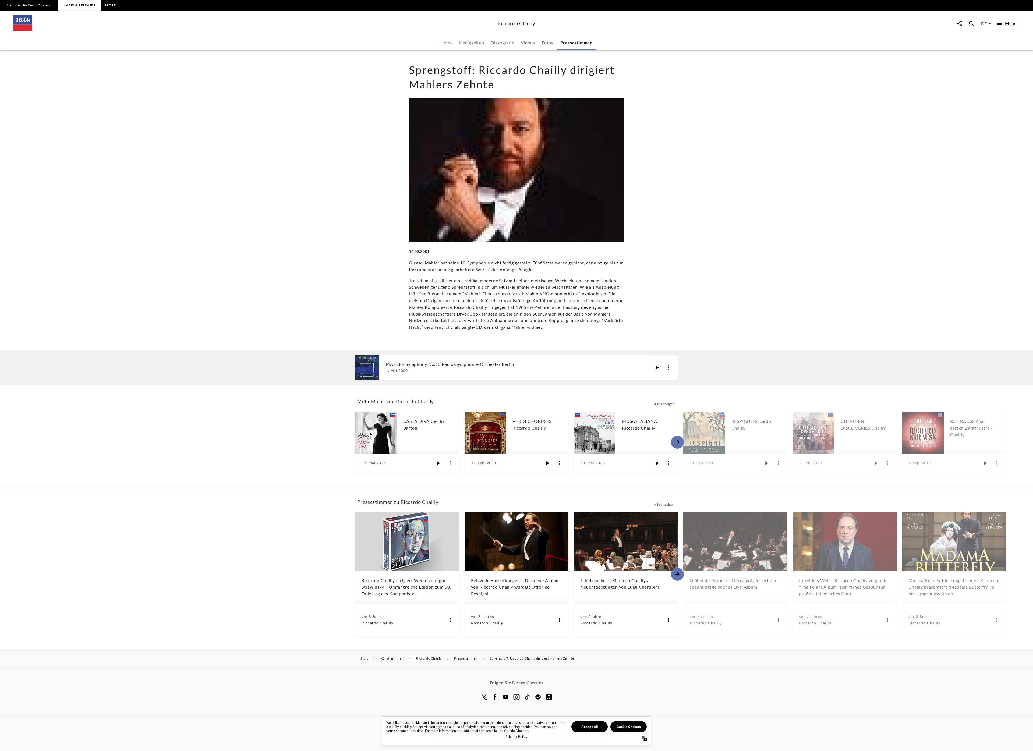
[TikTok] (527, 697)
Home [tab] (446, 42)
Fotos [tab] (547, 42)
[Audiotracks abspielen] (657, 367)
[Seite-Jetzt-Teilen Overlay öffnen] (959, 23)
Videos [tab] (528, 42)
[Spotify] (538, 697)
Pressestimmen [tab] (576, 42)
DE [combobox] (984, 23)
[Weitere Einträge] (677, 442)
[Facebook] (495, 697)
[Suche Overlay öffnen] (971, 23)
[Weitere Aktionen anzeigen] (668, 367)
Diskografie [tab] (502, 42)
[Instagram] (516, 697)
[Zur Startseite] (253, 29)
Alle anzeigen (664, 404)
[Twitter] (484, 697)
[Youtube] (505, 697)
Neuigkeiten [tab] (471, 42)
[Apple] (548, 697)
